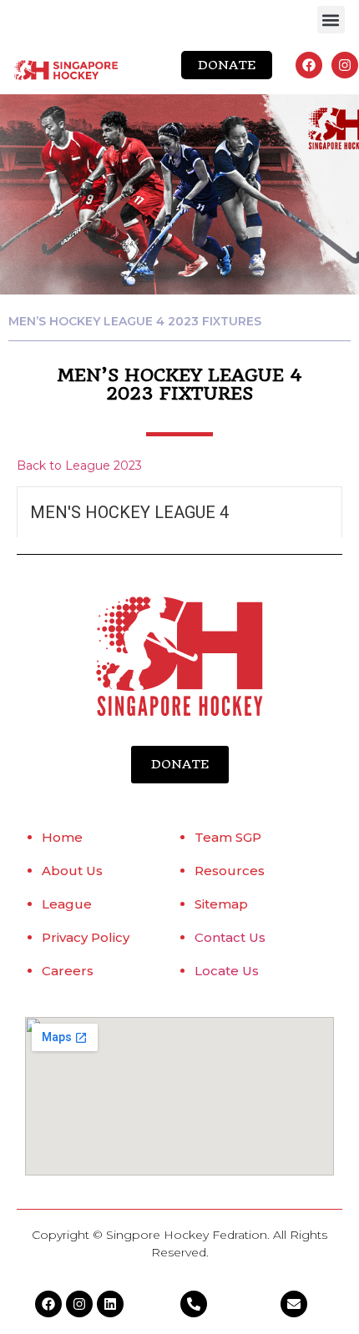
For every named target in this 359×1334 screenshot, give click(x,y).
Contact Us (230, 937)
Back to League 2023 (79, 465)
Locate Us (227, 971)
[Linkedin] (110, 1304)
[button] (331, 19)
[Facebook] (309, 65)
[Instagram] (344, 65)
